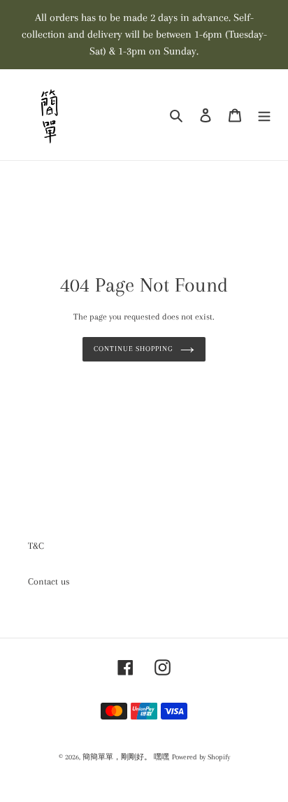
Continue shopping (133, 348)
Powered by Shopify (201, 756)
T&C (36, 545)
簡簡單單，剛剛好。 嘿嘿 (125, 756)
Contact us (49, 581)
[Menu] (264, 114)
